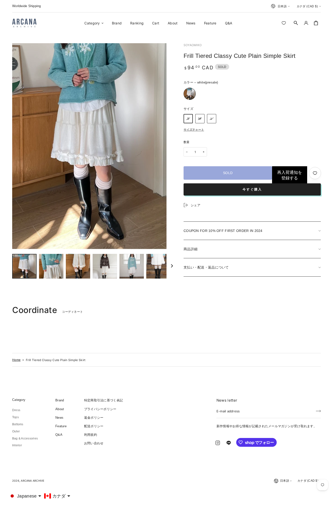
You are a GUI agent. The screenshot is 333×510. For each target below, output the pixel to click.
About (59, 409)
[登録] (318, 409)
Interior (17, 445)
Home (16, 360)
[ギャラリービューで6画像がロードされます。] (158, 266)
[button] (296, 23)
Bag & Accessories (25, 438)
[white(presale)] (190, 94)
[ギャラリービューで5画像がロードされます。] (131, 266)
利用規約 (90, 435)
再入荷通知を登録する (289, 175)
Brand (59, 400)
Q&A (58, 435)
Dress (16, 410)
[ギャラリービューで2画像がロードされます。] (51, 266)
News (59, 417)
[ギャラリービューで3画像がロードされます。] (78, 266)
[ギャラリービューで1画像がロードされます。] (24, 266)
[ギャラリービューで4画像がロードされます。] (105, 266)
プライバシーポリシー (100, 409)
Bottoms (17, 424)
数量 (187, 142)
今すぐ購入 (252, 189)
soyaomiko (193, 45)
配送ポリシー (94, 426)
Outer (16, 431)
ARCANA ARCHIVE (32, 480)
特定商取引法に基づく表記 (103, 400)
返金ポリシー (94, 417)
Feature (61, 426)
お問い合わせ (94, 443)
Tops (15, 417)
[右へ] (171, 266)
